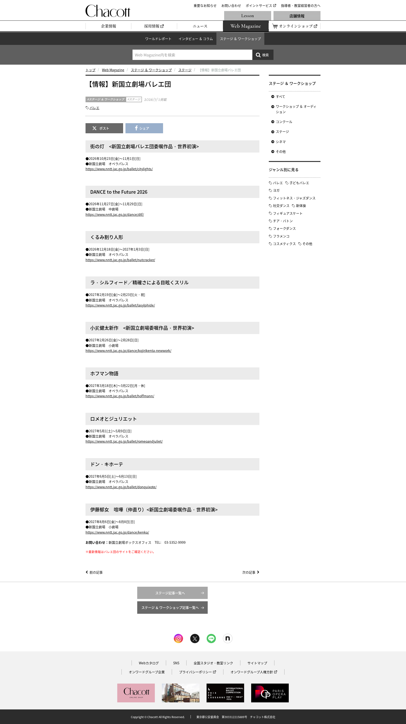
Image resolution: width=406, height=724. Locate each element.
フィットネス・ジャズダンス (294, 198)
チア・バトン (283, 220)
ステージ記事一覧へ (170, 592)
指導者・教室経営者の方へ (300, 5)
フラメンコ (281, 236)
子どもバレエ (299, 182)
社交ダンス (281, 205)
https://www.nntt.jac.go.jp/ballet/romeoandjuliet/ (124, 441)
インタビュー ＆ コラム (196, 38)
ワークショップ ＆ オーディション (296, 109)
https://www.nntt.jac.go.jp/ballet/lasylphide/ (120, 305)
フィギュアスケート (288, 213)
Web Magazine (113, 69)
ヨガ (276, 190)
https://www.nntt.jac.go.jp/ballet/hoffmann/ (120, 395)
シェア (144, 128)
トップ (90, 69)
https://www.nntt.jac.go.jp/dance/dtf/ (115, 214)
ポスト (104, 128)
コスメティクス (284, 243)
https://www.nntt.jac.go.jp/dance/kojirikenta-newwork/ (128, 350)
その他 (281, 151)
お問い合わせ (231, 5)
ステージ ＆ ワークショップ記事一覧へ (170, 607)
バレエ (94, 107)
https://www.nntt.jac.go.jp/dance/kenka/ (117, 532)
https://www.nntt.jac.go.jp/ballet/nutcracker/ (120, 259)
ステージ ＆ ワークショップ (240, 38)
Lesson (247, 16)
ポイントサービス (259, 5)
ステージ (184, 69)
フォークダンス (284, 228)
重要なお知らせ (205, 5)
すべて (280, 96)
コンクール (284, 121)
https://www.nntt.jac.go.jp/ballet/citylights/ (119, 168)
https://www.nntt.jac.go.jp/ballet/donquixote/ (121, 486)
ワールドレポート (158, 38)
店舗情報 (296, 16)
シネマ (281, 141)
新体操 (301, 205)
